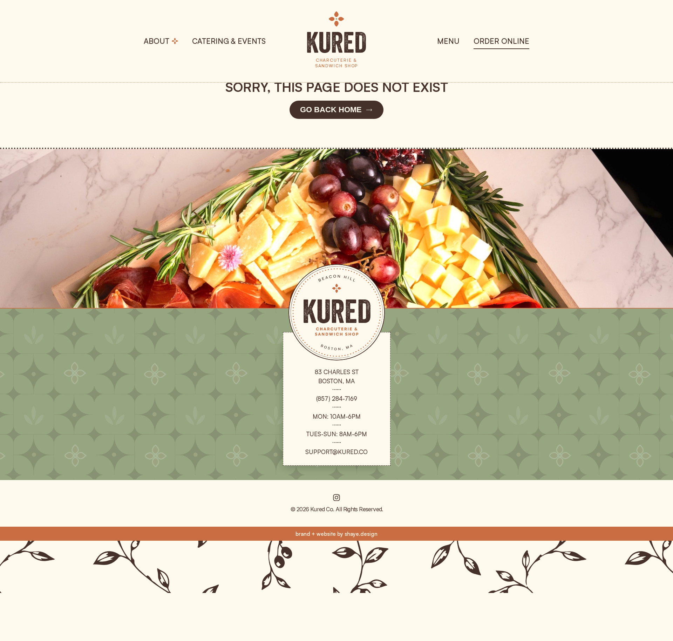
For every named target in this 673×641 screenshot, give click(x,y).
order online (501, 41)
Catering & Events (229, 41)
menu (448, 41)
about (156, 41)
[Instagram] (336, 497)
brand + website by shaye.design (336, 534)
